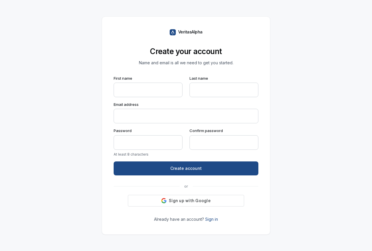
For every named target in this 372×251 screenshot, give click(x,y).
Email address (126, 104)
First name (123, 78)
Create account (186, 168)
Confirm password (206, 130)
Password (123, 130)
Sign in (211, 219)
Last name (198, 78)
